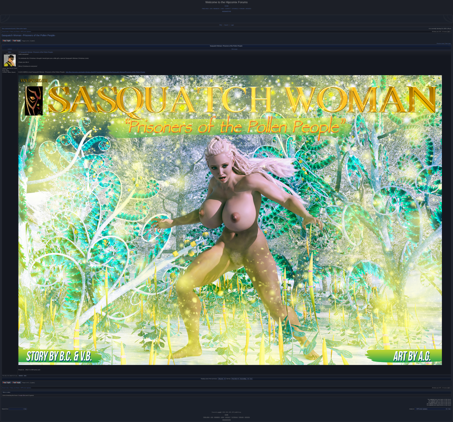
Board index (5, 31)
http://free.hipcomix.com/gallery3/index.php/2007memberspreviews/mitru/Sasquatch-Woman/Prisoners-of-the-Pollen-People (105, 72)
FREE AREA (205, 8)
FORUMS (242, 8)
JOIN (211, 8)
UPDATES (248, 8)
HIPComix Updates (26, 31)
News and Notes (14, 31)
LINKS (222, 8)
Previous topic (440, 43)
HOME (227, 6)
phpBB (219, 412)
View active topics (22, 28)
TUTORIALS (235, 8)
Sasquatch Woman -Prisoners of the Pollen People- (28, 35)
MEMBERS (216, 8)
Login (232, 25)
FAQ (220, 25)
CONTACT (228, 8)
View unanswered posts (8, 28)
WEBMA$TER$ (226, 11)
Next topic (448, 43)
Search (226, 25)
